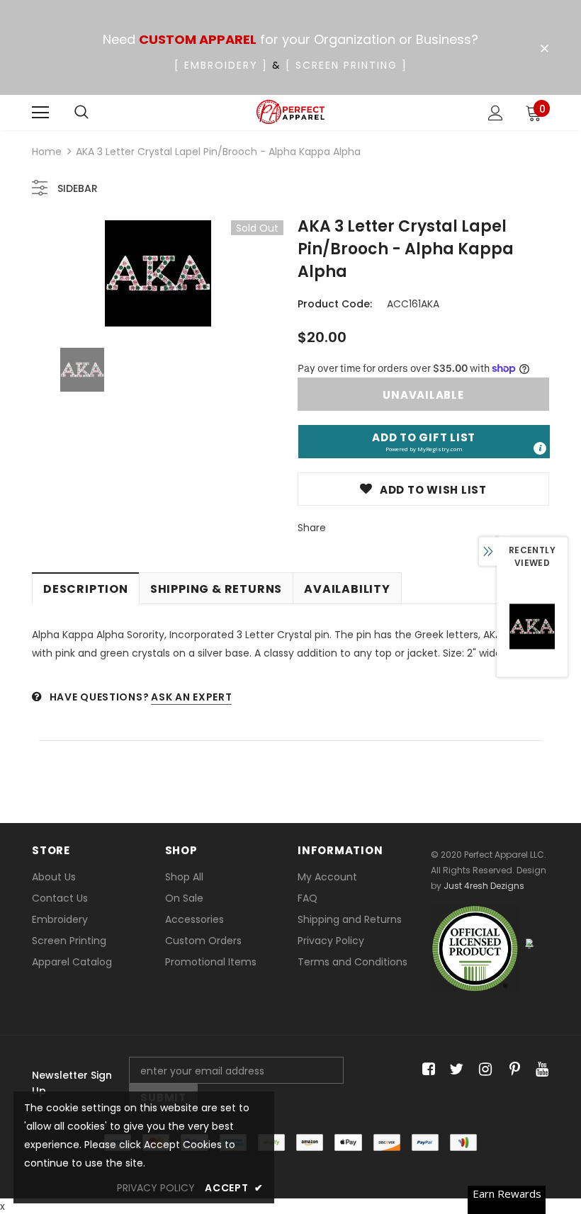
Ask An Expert (191, 697)
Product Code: (335, 304)
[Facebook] (426, 1070)
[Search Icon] (81, 113)
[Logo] (290, 112)
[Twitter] (454, 1070)
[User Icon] (495, 113)
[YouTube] (539, 1070)
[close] (544, 49)
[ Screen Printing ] (346, 65)
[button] (424, 441)
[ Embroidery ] (221, 65)
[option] (157, 273)
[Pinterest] (511, 1070)
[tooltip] (540, 448)
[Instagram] (483, 1070)
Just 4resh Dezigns (484, 886)
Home (47, 151)
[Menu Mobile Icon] (40, 112)
